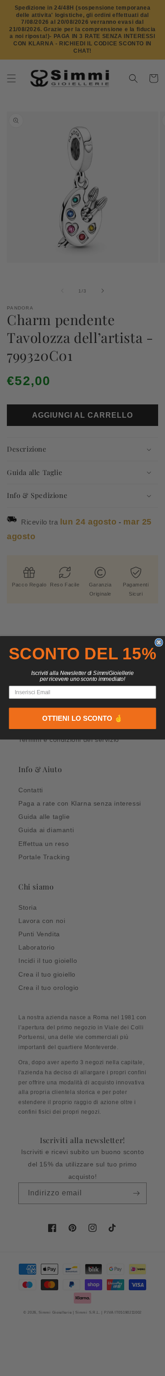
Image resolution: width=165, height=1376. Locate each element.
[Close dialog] (158, 642)
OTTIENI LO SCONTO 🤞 (82, 719)
